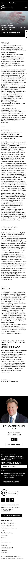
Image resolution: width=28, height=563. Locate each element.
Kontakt (3, 558)
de (2, 3)
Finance (3, 538)
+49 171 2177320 (15, 432)
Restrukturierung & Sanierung (9, 528)
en (4, 3)
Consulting (4, 550)
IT (1, 540)
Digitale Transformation (7, 525)
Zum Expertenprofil (14, 444)
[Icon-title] (3, 500)
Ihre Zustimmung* (6, 471)
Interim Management (7, 547)
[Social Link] (12, 439)
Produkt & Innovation (7, 533)
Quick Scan (4, 552)
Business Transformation (8, 523)
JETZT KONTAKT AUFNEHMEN (11, 515)
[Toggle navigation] (26, 7)
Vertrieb (3, 530)
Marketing (4, 545)
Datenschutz (11, 558)
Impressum (20, 558)
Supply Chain (4, 535)
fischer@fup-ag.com (14, 434)
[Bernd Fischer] (14, 410)
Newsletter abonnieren (11, 482)
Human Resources (6, 543)
